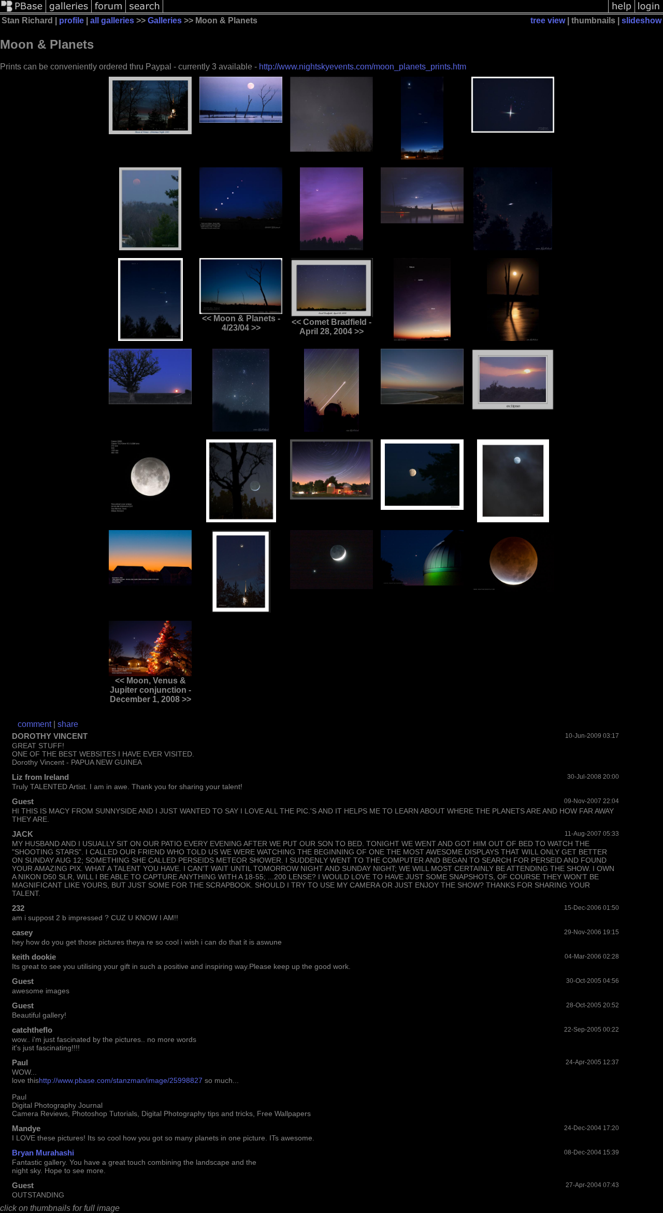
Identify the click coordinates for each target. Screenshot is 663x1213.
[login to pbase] (649, 11)
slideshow (641, 20)
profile (71, 20)
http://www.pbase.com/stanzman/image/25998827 (121, 1080)
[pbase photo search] (144, 11)
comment (34, 724)
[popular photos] (385, 11)
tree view (547, 20)
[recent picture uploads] (69, 11)
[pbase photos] (23, 11)
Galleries (165, 20)
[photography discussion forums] (109, 11)
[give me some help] (621, 11)
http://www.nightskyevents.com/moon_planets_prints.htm (362, 66)
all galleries (112, 20)
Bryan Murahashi (43, 1152)
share (67, 724)
